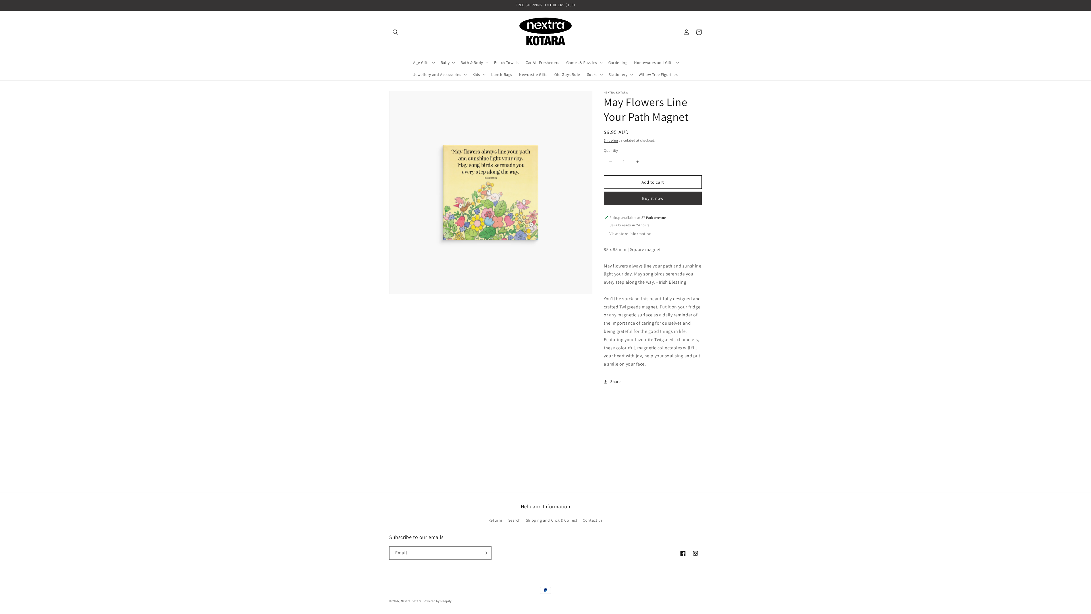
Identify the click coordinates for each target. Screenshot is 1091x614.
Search (514, 520)
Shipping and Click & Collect (552, 520)
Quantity (611, 150)
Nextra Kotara (411, 601)
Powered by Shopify (437, 601)
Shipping (611, 140)
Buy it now (653, 198)
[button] (395, 32)
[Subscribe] (485, 553)
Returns (495, 520)
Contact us (593, 520)
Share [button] (615, 381)
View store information (630, 233)
